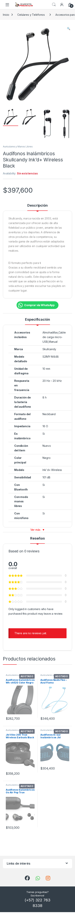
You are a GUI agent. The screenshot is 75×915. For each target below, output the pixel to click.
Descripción (37, 205)
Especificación (37, 319)
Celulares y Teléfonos (31, 14)
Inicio (6, 14)
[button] (68, 28)
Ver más (37, 529)
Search (54, 4)
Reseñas (37, 538)
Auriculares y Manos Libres (17, 146)
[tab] (37, 207)
